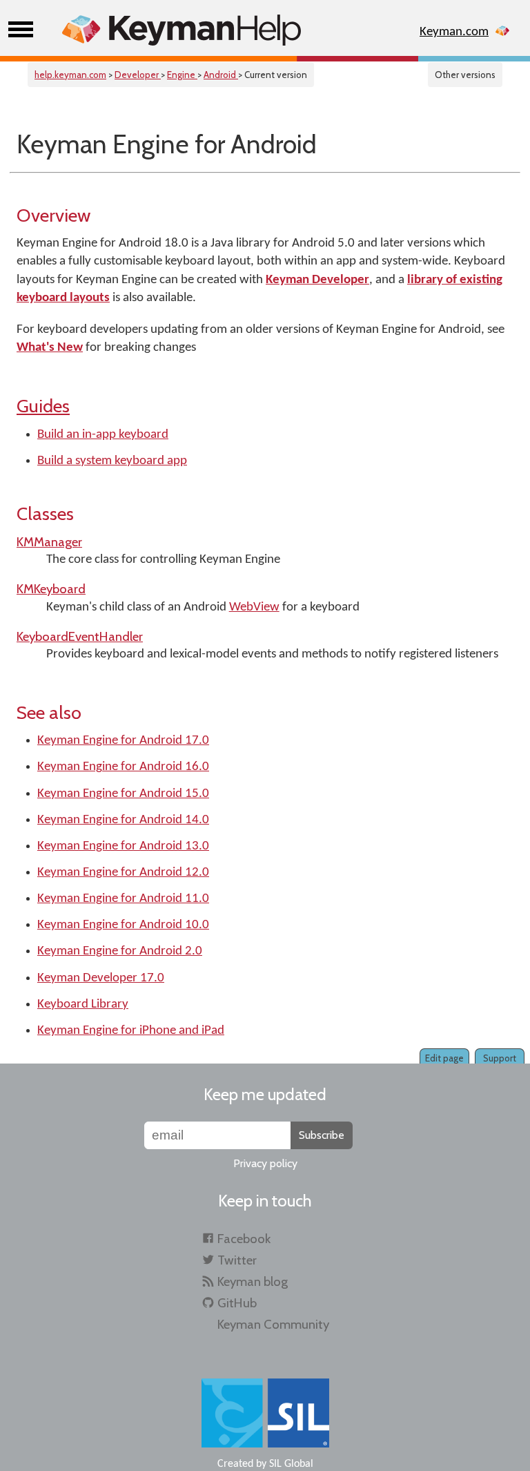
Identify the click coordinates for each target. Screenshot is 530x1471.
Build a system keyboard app (112, 461)
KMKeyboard (51, 589)
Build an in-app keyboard (102, 434)
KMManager (49, 542)
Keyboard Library (82, 1004)
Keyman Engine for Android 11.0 (123, 898)
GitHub (237, 1303)
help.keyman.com (70, 74)
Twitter (237, 1260)
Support (499, 1058)
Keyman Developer (317, 280)
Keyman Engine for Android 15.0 (123, 793)
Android (221, 74)
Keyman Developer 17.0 (100, 978)
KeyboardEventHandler (80, 636)
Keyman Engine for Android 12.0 (123, 872)
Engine (182, 74)
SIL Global (291, 1464)
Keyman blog (252, 1281)
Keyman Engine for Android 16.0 (123, 766)
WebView (254, 607)
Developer (138, 74)
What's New (50, 347)
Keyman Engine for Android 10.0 (123, 925)
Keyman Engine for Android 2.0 (119, 951)
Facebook (244, 1239)
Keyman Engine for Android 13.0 (123, 846)
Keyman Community (273, 1324)
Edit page (444, 1058)
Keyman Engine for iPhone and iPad (130, 1030)
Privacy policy (265, 1163)
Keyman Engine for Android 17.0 (123, 740)
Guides (43, 405)
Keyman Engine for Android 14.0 (123, 820)
